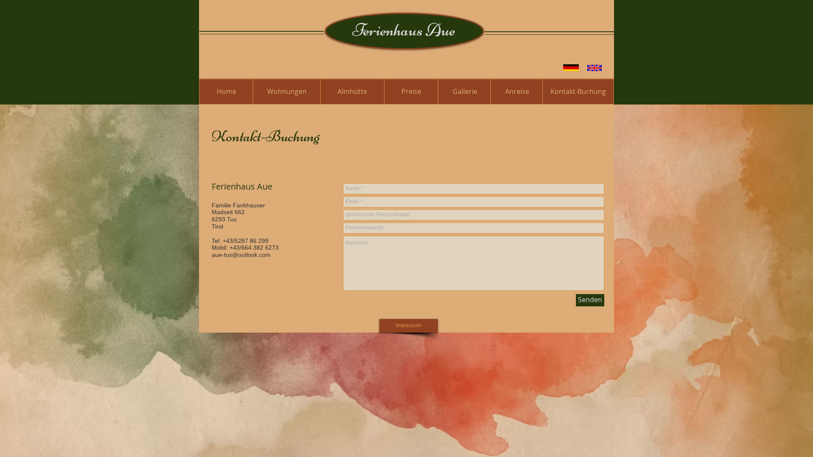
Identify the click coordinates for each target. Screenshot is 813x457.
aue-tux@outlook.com (241, 254)
